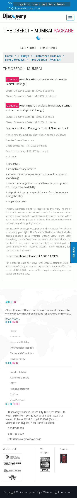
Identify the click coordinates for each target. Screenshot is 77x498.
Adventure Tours (19, 377)
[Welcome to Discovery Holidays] (19, 16)
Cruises (14, 394)
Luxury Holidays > (16, 59)
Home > (10, 55)
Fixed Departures (19, 388)
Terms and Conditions (22, 353)
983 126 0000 (16, 433)
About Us (15, 336)
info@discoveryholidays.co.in (23, 8)
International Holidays (22, 347)
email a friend (28, 48)
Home (13, 330)
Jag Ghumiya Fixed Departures (42, 4)
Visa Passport (17, 399)
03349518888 (16, 428)
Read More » (12, 319)
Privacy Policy (17, 358)
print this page (48, 48)
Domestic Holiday (19, 342)
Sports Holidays (18, 371)
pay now (73, 252)
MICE (13, 383)
